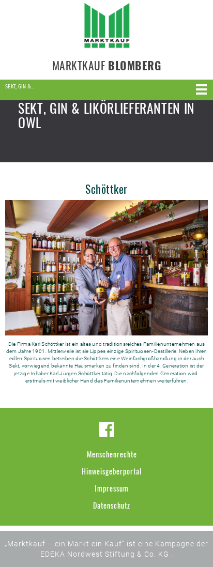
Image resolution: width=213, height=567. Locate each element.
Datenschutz (111, 505)
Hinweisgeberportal (112, 471)
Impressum (112, 488)
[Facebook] (106, 429)
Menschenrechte (112, 454)
